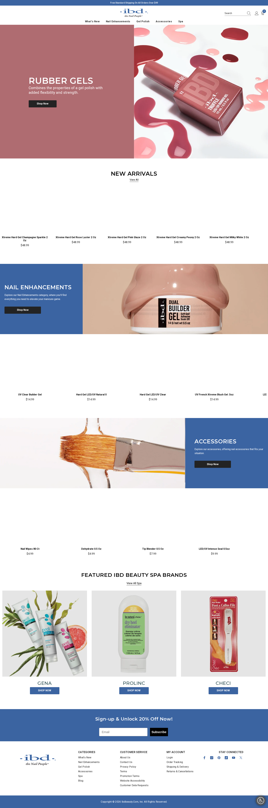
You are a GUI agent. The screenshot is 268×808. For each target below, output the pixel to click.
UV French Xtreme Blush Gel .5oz (214, 394)
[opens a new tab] (204, 757)
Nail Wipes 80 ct (30, 548)
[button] (238, 13)
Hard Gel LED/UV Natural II (91, 394)
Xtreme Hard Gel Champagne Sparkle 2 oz (25, 239)
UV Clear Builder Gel (30, 394)
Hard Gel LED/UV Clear (153, 394)
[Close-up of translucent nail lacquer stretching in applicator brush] (92, 453)
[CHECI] (223, 634)
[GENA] (44, 634)
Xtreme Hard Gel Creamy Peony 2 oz (178, 237)
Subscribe (159, 732)
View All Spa (134, 583)
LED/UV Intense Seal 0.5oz (214, 548)
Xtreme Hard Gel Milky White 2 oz (229, 237)
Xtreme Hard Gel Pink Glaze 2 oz (127, 237)
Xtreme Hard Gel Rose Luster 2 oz (76, 237)
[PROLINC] (134, 634)
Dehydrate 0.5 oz (91, 548)
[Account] (257, 13)
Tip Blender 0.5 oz (153, 548)
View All (134, 179)
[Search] (248, 13)
